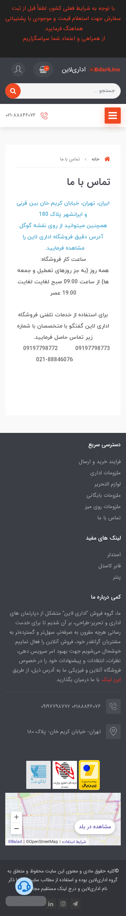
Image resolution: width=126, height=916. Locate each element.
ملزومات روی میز (103, 506)
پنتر (117, 577)
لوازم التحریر (107, 484)
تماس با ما (109, 518)
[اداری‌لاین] (105, 70)
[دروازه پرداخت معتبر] (89, 775)
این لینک (111, 680)
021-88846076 (21, 115)
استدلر (114, 555)
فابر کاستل (109, 566)
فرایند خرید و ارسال (100, 461)
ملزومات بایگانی (103, 495)
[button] (43, 69)
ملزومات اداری (105, 473)
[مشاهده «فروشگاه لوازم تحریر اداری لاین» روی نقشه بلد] (63, 819)
